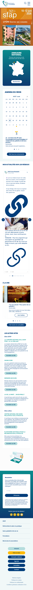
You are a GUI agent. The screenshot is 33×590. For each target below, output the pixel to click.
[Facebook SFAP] (14, 515)
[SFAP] (9, 6)
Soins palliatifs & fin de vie (10, 531)
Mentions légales (16, 577)
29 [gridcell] (23, 120)
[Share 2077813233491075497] (27, 271)
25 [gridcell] (10, 120)
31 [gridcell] (6, 125)
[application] (16, 111)
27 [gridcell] (16, 120)
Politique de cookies (17, 580)
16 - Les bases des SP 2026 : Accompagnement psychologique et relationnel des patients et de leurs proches (16, 140)
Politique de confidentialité (16, 582)
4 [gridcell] (19, 125)
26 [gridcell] (13, 120)
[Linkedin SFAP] (11, 515)
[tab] (14, 44)
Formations (6, 536)
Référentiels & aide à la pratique (12, 526)
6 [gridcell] (26, 125)
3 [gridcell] (16, 125)
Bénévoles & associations (10, 541)
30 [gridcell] (26, 120)
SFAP (4, 521)
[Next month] (27, 96)
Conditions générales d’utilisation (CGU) (16, 584)
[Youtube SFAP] (21, 515)
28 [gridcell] (19, 120)
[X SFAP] (18, 515)
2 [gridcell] (13, 125)
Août (14, 96)
